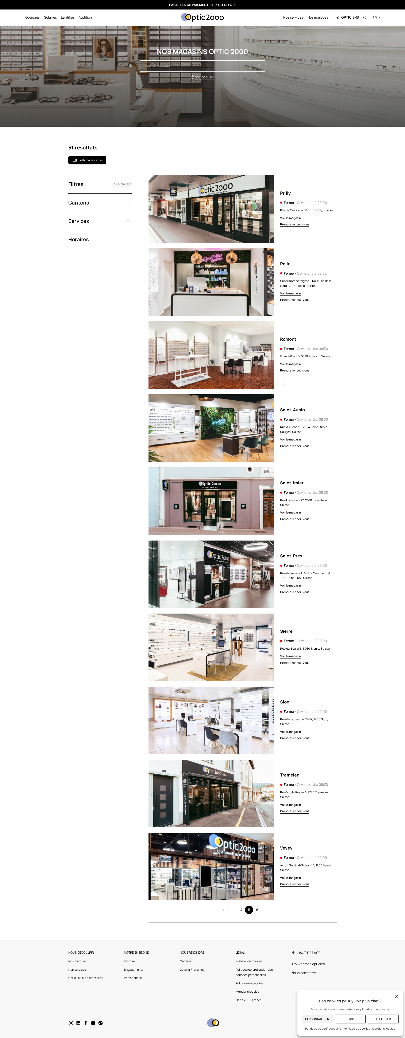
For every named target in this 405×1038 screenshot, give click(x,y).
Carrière (185, 961)
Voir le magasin (290, 218)
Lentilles (67, 17)
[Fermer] (396, 996)
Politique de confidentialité (323, 1028)
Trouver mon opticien (308, 964)
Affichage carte (91, 160)
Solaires (50, 17)
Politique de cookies (249, 983)
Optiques (32, 17)
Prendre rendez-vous (294, 224)
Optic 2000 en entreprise (85, 978)
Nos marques (318, 17)
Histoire (129, 961)
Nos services (293, 17)
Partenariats (132, 978)
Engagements (133, 970)
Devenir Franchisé (192, 970)
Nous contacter (304, 972)
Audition (85, 17)
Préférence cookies (249, 961)
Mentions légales (247, 991)
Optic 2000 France (249, 1000)
